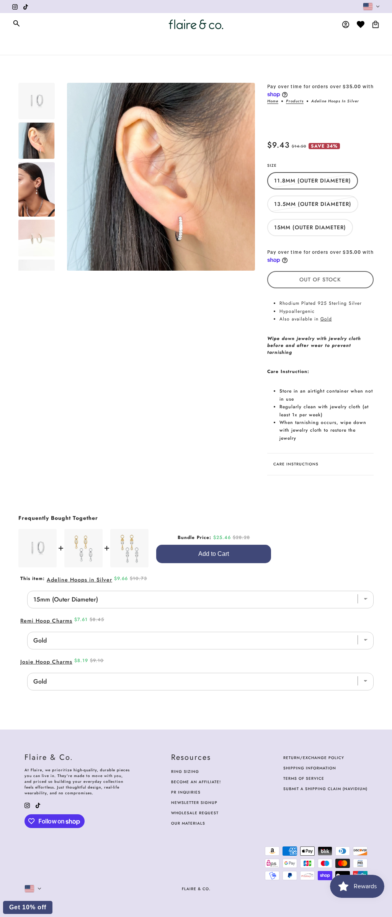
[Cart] (375, 24)
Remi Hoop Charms (46, 620)
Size (272, 165)
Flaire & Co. (196, 889)
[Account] (345, 24)
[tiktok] (25, 6)
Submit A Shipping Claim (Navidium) (325, 789)
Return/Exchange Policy (313, 758)
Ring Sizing (185, 771)
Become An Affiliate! (196, 782)
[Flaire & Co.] (196, 24)
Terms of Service (303, 778)
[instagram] (15, 6)
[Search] (16, 23)
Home (272, 101)
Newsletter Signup (194, 802)
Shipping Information (309, 768)
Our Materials (188, 823)
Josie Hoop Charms (46, 662)
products (295, 101)
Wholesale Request (195, 813)
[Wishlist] (360, 24)
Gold (326, 319)
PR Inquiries (186, 792)
